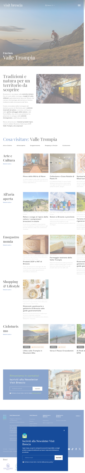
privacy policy (49, 462)
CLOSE (64, 430)
